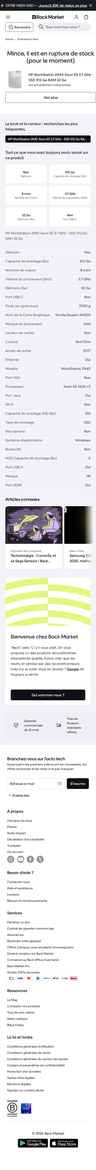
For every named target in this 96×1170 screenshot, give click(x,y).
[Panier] (86, 17)
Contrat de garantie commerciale (30, 928)
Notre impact (16, 833)
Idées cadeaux (17, 1019)
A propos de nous (19, 821)
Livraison (13, 894)
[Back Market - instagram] (10, 859)
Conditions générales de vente (28, 1053)
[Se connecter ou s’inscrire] (76, 17)
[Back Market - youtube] (20, 859)
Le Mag (12, 1000)
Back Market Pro (18, 966)
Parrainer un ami (18, 922)
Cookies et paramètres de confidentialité (36, 1065)
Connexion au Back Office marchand (32, 960)
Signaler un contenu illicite (25, 1090)
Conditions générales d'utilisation (30, 1046)
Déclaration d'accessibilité (25, 839)
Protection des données (24, 1071)
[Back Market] (48, 17)
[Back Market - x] (40, 859)
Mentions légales (19, 1084)
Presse (12, 827)
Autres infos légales (21, 1078)
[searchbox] (67, 26)
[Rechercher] (41, 26)
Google (73, 669)
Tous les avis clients (21, 1012)
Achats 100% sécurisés (23, 972)
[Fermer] (90, 5)
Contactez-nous (18, 882)
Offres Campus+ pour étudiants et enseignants (40, 947)
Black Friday (15, 1025)
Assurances (15, 935)
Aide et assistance (20, 888)
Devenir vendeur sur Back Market (30, 953)
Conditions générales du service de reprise (37, 1059)
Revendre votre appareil (24, 941)
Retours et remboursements (27, 901)
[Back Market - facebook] (30, 859)
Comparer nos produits (23, 1006)
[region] (48, 538)
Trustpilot (14, 846)
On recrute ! (15, 852)
